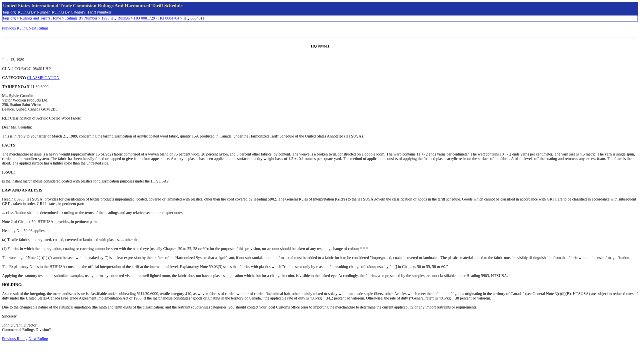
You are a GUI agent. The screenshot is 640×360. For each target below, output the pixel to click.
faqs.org (9, 12)
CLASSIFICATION (43, 78)
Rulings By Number (34, 12)
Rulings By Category (68, 12)
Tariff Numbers (99, 12)
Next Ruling (38, 28)
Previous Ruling (15, 28)
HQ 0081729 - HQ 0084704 (156, 18)
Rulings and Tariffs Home (40, 18)
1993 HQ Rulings (116, 18)
